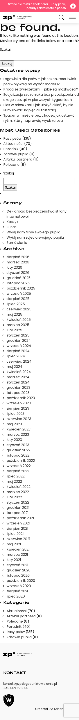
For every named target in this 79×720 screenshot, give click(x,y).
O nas (11, 226)
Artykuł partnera (17, 159)
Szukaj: (5, 49)
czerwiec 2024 (19, 361)
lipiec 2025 (16, 303)
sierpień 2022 (18, 471)
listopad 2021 (18, 512)
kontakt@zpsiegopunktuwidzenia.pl (30, 683)
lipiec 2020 (16, 596)
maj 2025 (14, 314)
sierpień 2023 (18, 408)
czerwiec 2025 (19, 309)
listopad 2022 (18, 455)
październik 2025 (21, 288)
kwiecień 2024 (19, 371)
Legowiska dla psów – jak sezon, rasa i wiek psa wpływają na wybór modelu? (39, 81)
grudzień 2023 (18, 387)
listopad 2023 (18, 392)
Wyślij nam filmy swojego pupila (33, 232)
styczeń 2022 (18, 502)
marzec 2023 (18, 434)
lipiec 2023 (16, 413)
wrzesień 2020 (19, 585)
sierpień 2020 (18, 591)
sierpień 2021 (17, 528)
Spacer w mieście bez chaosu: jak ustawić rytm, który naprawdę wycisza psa (39, 118)
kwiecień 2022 (19, 486)
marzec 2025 (18, 324)
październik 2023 (21, 397)
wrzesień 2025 (19, 293)
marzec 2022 (18, 491)
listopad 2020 (18, 575)
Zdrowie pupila (15, 154)
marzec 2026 (18, 262)
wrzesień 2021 (18, 523)
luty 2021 (14, 559)
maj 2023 (14, 424)
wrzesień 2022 (19, 465)
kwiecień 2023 (19, 429)
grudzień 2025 (19, 277)
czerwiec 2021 (18, 538)
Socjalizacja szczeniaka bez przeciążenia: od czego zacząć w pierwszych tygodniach (41, 97)
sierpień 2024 (18, 350)
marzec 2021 (17, 554)
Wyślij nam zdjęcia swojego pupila (35, 237)
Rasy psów (12, 138)
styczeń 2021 (17, 565)
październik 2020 (21, 580)
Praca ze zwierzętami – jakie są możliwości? (40, 89)
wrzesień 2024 (19, 345)
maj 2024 (14, 366)
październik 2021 (20, 518)
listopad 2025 (18, 283)
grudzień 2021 (18, 507)
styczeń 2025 (18, 335)
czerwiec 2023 (19, 418)
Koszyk (12, 221)
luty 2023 (14, 439)
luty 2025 (14, 330)
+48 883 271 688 (15, 688)
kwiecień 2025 (19, 319)
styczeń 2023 (18, 444)
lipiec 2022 (16, 476)
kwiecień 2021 (18, 549)
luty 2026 (14, 267)
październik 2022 (21, 460)
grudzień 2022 (18, 450)
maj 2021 (14, 544)
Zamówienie (17, 242)
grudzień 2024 (19, 340)
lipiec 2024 (16, 356)
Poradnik (10, 148)
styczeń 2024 (18, 382)
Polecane (11, 164)
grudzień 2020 (19, 570)
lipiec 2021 (15, 533)
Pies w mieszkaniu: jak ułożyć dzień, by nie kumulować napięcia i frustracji (38, 107)
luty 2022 (14, 497)
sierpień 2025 (18, 298)
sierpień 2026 (18, 257)
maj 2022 (14, 481)
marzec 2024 (18, 377)
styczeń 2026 (18, 272)
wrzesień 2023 (19, 403)
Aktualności (13, 143)
